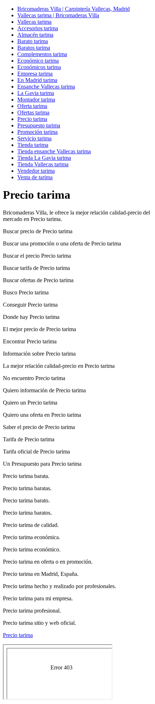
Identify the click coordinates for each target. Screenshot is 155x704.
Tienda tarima (32, 145)
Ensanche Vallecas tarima (46, 87)
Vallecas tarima (34, 22)
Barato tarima (32, 41)
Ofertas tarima (33, 112)
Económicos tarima (39, 67)
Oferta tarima (32, 106)
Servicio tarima (34, 138)
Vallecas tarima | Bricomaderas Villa (58, 15)
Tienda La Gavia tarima (44, 158)
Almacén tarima (35, 35)
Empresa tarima (35, 74)
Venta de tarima (35, 177)
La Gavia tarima (35, 93)
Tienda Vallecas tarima (42, 164)
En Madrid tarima (37, 80)
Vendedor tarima (36, 171)
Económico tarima (38, 61)
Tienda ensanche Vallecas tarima (54, 151)
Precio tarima (32, 119)
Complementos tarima (42, 54)
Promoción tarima (37, 132)
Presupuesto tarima (38, 125)
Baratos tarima (33, 48)
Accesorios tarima (37, 28)
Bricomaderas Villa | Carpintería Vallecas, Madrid (73, 9)
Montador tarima (36, 99)
